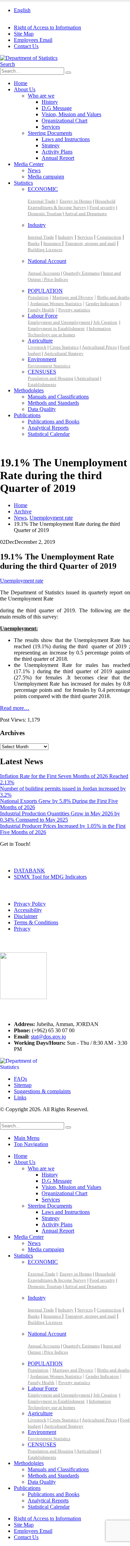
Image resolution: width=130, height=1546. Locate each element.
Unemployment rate (21, 581)
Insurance (52, 243)
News (34, 170)
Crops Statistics (64, 347)
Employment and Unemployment (59, 322)
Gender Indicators (102, 303)
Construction (109, 237)
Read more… (14, 708)
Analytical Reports (48, 428)
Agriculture (40, 341)
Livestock (37, 347)
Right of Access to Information (47, 27)
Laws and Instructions (66, 139)
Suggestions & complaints (42, 1091)
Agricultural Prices (99, 347)
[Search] (68, 73)
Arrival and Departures (85, 213)
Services (51, 127)
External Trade (41, 201)
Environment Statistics (49, 365)
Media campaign (46, 177)
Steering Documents (50, 133)
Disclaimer (25, 916)
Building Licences (45, 249)
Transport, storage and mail (90, 243)
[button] (7, 64)
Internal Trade (41, 237)
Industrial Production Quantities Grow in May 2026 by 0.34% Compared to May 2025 (60, 817)
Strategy (51, 145)
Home (20, 83)
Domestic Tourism (45, 213)
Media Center (29, 164)
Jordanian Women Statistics (56, 303)
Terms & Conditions (36, 922)
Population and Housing (50, 378)
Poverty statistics (74, 309)
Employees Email (33, 40)
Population (38, 297)
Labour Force (43, 316)
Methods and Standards (53, 403)
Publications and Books (53, 421)
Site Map (24, 34)
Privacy (22, 929)
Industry (37, 225)
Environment (42, 359)
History (50, 102)
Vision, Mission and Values (71, 114)
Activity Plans (57, 152)
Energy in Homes (76, 201)
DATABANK (29, 870)
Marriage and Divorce (72, 297)
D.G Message (57, 108)
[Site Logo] (29, 58)
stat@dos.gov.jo (48, 1037)
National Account (47, 261)
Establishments (42, 384)
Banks (34, 243)
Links (20, 1097)
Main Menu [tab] (27, 1138)
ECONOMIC (43, 189)
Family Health (41, 309)
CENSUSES (42, 372)
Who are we (41, 96)
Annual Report (58, 158)
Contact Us (26, 46)
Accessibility (28, 910)
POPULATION (45, 291)
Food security (102, 207)
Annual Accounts (44, 273)
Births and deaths (113, 297)
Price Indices (56, 279)
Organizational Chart (64, 121)
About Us (24, 89)
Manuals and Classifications (58, 397)
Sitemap (23, 1085)
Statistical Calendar (49, 434)
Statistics (23, 183)
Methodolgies (29, 390)
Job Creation (105, 322)
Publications (27, 415)
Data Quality (42, 409)
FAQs (20, 1079)
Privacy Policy (30, 904)
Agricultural (87, 378)
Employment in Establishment (56, 328)
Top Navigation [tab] (31, 1144)
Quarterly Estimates (81, 273)
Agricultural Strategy (64, 353)
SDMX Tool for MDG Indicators (50, 877)
